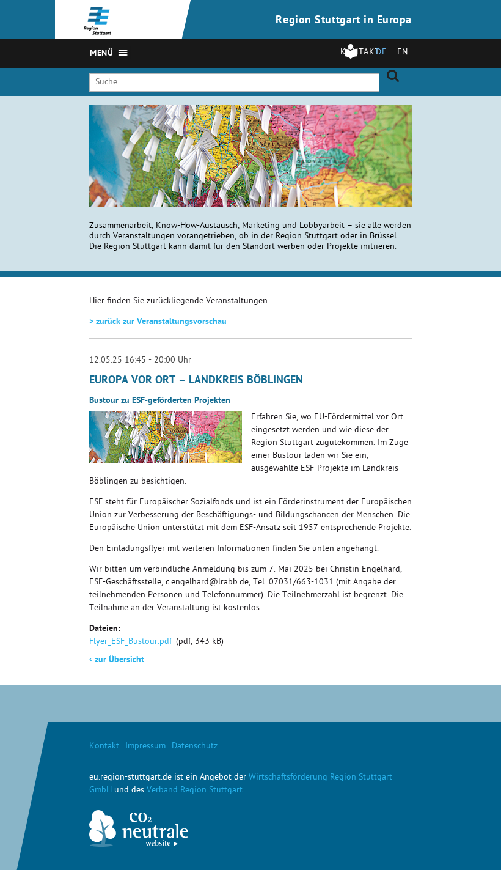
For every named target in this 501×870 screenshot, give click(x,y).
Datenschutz (195, 747)
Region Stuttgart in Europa (344, 21)
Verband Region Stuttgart (195, 791)
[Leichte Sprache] (351, 57)
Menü (101, 54)
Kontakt (104, 747)
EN (402, 53)
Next (403, 123)
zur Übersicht (116, 660)
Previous (388, 123)
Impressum (145, 747)
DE (381, 53)
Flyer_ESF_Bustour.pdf (130, 642)
